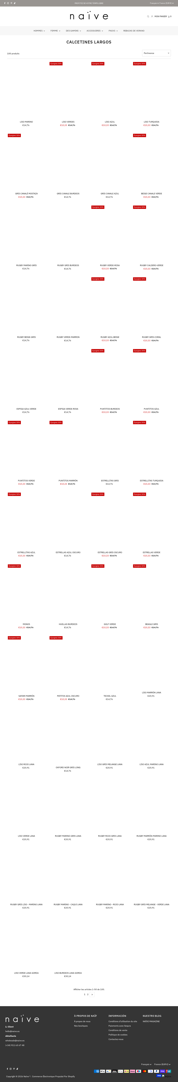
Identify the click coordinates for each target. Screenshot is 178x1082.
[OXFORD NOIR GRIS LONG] (68, 736)
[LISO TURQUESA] (151, 90)
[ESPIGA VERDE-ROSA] (68, 377)
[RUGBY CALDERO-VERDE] (151, 234)
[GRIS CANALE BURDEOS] (68, 162)
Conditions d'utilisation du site (123, 1021)
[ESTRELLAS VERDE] (151, 521)
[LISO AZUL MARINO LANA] (151, 734)
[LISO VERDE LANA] (26, 806)
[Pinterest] (11, 3)
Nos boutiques (81, 1025)
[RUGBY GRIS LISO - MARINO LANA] (26, 874)
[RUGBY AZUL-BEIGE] (110, 305)
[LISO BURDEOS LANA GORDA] (68, 943)
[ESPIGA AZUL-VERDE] (26, 377)
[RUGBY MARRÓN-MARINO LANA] (151, 806)
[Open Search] (148, 16)
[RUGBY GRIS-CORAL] (151, 305)
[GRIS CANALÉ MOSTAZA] (26, 162)
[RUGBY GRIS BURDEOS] (68, 234)
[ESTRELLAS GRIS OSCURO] (110, 521)
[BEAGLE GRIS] (151, 593)
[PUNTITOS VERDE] (26, 449)
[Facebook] (5, 3)
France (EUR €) (165, 3)
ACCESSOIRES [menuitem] (94, 30)
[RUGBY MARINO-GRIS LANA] (68, 806)
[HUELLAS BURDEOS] (68, 593)
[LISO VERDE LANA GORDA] (26, 943)
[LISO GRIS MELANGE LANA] (110, 734)
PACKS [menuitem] (112, 30)
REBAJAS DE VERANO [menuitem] (134, 30)
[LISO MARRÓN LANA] (151, 662)
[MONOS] (26, 593)
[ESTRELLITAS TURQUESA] (151, 449)
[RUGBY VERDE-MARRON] (68, 305)
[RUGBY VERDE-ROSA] (110, 234)
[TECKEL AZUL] (110, 664)
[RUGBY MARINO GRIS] (26, 234)
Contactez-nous (116, 1039)
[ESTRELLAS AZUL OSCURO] (68, 521)
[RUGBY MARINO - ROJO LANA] (110, 874)
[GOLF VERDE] (110, 593)
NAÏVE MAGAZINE (151, 1021)
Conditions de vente (118, 1030)
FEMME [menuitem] (54, 30)
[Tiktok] (14, 3)
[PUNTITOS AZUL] (151, 377)
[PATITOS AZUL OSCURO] (68, 664)
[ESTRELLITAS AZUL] (26, 521)
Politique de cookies (118, 1034)
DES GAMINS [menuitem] (72, 30)
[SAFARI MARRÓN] (26, 664)
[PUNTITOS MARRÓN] (68, 449)
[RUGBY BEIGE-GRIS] (26, 305)
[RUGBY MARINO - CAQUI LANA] (68, 874)
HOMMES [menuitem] (38, 30)
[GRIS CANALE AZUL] (110, 162)
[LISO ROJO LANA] (26, 734)
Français (153, 3)
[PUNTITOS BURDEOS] (110, 377)
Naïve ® (27, 1076)
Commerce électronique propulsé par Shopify (53, 1076)
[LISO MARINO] (26, 90)
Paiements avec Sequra (120, 1025)
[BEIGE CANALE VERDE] (151, 162)
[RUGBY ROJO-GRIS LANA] (110, 806)
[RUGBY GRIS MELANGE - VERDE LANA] (151, 874)
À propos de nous (82, 1021)
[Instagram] (8, 3)
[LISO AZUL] (110, 90)
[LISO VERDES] (68, 90)
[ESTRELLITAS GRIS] (110, 449)
